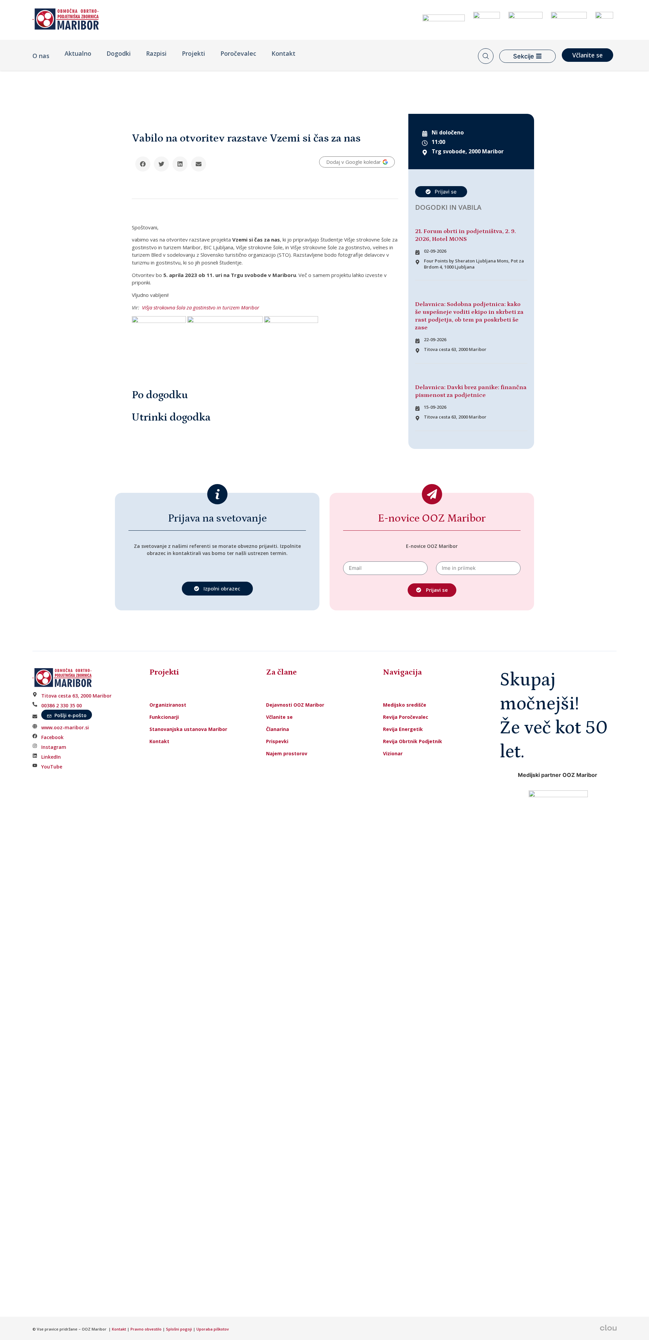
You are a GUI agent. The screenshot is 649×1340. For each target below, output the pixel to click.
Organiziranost (167, 705)
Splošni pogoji (179, 1329)
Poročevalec (238, 53)
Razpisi (156, 53)
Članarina (277, 729)
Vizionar (393, 753)
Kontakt (283, 53)
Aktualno (78, 53)
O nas (40, 56)
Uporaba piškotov (213, 1329)
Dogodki (118, 53)
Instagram (53, 747)
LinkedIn (51, 757)
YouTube (51, 766)
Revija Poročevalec (405, 717)
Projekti (193, 53)
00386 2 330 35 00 (61, 705)
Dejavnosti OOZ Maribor (296, 705)
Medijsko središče (404, 705)
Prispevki (277, 741)
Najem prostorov (286, 753)
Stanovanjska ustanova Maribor (188, 729)
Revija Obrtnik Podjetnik (412, 741)
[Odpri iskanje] (486, 56)
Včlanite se (279, 717)
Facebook (52, 737)
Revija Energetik (403, 729)
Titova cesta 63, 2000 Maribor (76, 695)
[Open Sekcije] (539, 56)
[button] (142, 164)
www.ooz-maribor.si (65, 727)
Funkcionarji (164, 717)
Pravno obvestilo (146, 1329)
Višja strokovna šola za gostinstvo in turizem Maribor (200, 307)
